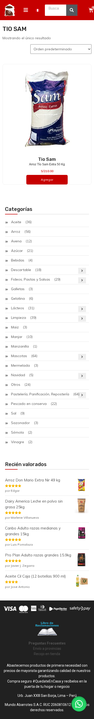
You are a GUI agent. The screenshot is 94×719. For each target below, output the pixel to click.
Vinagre (17, 442)
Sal (13, 413)
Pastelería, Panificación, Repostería (40, 394)
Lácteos (17, 308)
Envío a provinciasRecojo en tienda (47, 648)
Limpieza (18, 317)
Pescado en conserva (29, 403)
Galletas (18, 289)
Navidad (18, 375)
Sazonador (20, 423)
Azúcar (17, 250)
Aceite (16, 222)
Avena (16, 241)
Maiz (15, 327)
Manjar (16, 336)
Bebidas (17, 260)
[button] (78, 703)
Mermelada (20, 365)
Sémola (17, 432)
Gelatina (18, 298)
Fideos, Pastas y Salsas (30, 279)
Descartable (21, 270)
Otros (15, 384)
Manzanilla (20, 346)
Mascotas (19, 356)
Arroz (15, 231)
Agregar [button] (47, 179)
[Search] (71, 10)
